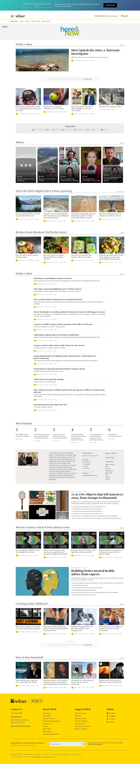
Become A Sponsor (81, 729)
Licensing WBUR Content (51, 734)
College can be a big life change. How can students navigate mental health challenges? (95, 592)
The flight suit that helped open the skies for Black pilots (87, 513)
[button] (26, 165)
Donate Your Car (80, 723)
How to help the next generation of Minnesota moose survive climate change (110, 552)
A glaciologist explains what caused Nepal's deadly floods (56, 335)
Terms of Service (48, 756)
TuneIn (105, 129)
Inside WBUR (47, 716)
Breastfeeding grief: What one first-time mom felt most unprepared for (82, 628)
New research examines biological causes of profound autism (58, 299)
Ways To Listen (46, 21)
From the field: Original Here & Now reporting (44, 191)
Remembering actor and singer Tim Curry (50, 405)
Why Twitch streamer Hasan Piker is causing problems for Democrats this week (28, 108)
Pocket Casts (68, 129)
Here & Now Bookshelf (29, 657)
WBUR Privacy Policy (28, 754)
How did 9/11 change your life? (110, 107)
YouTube (86, 468)
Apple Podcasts (38, 129)
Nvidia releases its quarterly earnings (49, 379)
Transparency (47, 723)
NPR (48, 129)
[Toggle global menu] (12, 16)
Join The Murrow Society (83, 726)
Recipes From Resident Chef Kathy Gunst (41, 232)
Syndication (38, 754)
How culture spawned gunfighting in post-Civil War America (58, 289)
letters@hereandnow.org (89, 475)
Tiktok (86, 466)
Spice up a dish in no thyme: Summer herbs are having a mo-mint (54, 257)
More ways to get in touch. (21, 726)
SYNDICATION (109, 457)
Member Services (80, 718)
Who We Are (47, 713)
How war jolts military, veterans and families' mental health (87, 587)
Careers (45, 726)
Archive (27, 21)
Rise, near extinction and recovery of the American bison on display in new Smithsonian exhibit (96, 518)
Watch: (20, 142)
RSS (89, 129)
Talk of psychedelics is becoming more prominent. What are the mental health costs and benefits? (97, 583)
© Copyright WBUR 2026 (16, 754)
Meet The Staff (35, 21)
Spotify (96, 129)
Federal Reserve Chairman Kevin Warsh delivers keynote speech (59, 369)
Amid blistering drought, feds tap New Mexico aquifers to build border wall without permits (83, 216)
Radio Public (79, 129)
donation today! (88, 79)
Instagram (87, 464)
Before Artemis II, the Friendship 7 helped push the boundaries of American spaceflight (95, 516)
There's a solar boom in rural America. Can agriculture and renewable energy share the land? (56, 552)
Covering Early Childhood (31, 603)
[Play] (72, 61)
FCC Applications (46, 754)
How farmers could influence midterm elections (53, 278)
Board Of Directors (49, 718)
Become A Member (81, 721)
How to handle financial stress (80, 585)
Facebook (87, 462)
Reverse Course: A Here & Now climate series (43, 527)
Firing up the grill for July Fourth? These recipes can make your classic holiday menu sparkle (111, 257)
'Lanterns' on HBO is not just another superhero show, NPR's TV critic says (63, 324)
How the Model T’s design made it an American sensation (87, 509)
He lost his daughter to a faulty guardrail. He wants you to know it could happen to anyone (69, 312)
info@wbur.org (16, 717)
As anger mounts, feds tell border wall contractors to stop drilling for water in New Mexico (56, 216)
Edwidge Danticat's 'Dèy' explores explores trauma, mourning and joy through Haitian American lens (56, 682)
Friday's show (24, 44)
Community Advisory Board (51, 721)
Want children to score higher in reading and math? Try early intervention (110, 628)
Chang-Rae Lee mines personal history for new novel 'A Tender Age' (82, 682)
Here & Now (77, 60)
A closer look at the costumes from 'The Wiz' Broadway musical (88, 506)
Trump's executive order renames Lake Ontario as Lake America (59, 345)
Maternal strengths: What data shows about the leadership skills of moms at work (56, 628)
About (22, 21)
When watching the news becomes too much (84, 594)
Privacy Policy (39, 756)
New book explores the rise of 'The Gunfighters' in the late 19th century (82, 108)
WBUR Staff (47, 729)
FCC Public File (55, 754)
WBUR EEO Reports (65, 754)
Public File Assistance (76, 754)
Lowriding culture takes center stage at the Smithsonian (87, 511)
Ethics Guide (47, 731)
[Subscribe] (83, 744)
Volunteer (78, 716)
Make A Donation (80, 713)
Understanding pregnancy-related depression (84, 590)
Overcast (56, 129)
